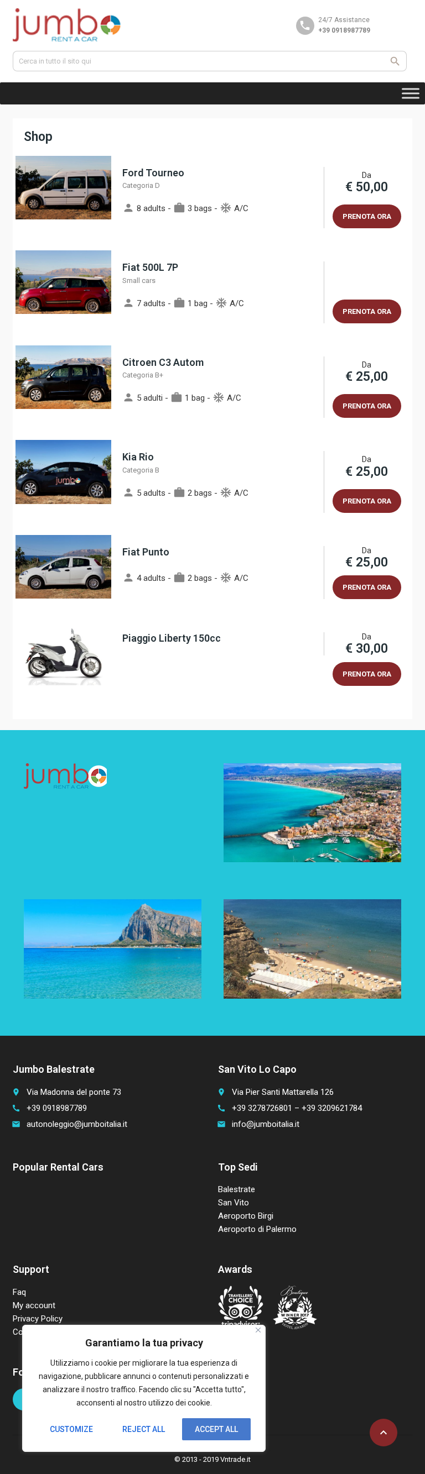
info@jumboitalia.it (265, 1124)
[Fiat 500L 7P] (63, 292)
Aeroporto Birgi (245, 1216)
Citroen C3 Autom (163, 362)
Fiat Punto (145, 552)
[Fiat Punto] (63, 573)
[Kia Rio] (63, 481)
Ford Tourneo (153, 173)
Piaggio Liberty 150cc (171, 638)
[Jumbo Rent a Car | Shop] (67, 24)
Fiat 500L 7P (150, 267)
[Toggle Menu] (410, 93)
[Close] (258, 1330)
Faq (19, 1292)
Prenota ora (367, 216)
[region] (144, 1388)
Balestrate (236, 1189)
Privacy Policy (38, 1319)
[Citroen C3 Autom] (63, 387)
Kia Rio (138, 457)
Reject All (143, 1429)
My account (34, 1305)
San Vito (233, 1203)
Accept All (216, 1429)
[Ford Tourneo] (63, 197)
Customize (71, 1429)
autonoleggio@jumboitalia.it (77, 1124)
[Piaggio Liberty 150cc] (63, 659)
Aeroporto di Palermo (257, 1229)
